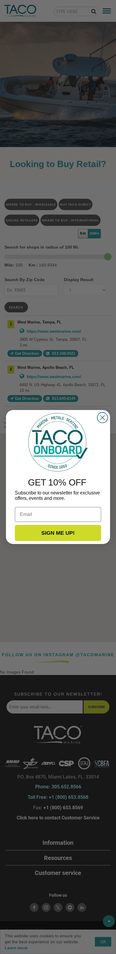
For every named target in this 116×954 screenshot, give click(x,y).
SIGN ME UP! (58, 533)
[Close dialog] (102, 417)
